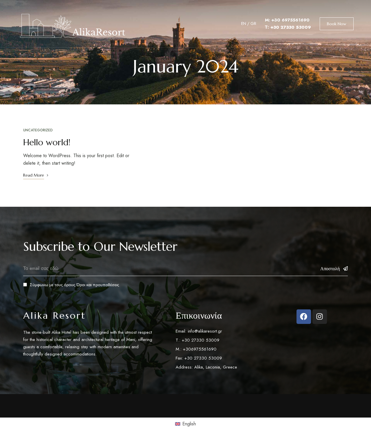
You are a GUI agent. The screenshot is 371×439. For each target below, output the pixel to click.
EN (243, 23)
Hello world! (46, 142)
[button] (337, 23)
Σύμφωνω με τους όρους (74, 285)
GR (253, 23)
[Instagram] (319, 316)
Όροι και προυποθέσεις (98, 285)
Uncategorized (38, 130)
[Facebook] (304, 316)
